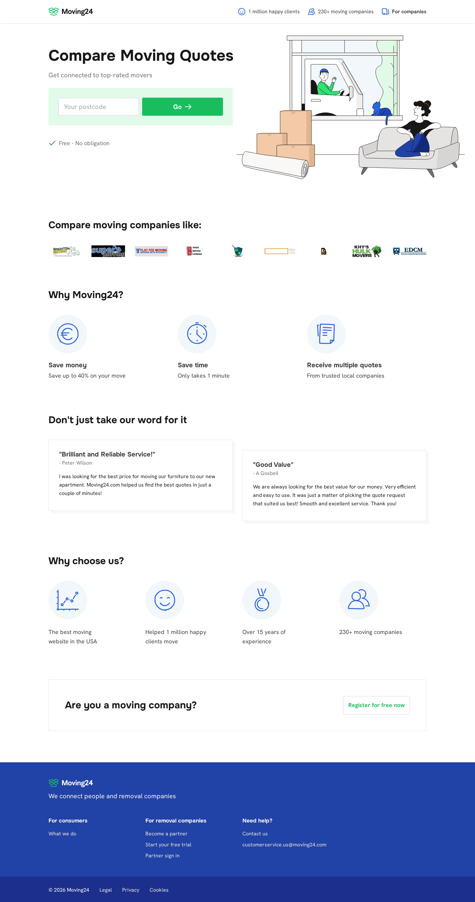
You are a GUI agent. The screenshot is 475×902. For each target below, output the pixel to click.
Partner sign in (162, 855)
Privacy (130, 889)
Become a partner (166, 833)
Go (177, 106)
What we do (62, 833)
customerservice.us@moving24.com (284, 844)
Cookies (159, 889)
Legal (106, 889)
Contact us (255, 833)
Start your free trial (168, 844)
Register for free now (376, 705)
